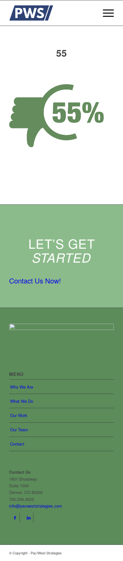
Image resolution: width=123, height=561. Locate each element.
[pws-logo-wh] (61, 340)
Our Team (19, 430)
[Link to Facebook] (15, 517)
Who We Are (21, 387)
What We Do (21, 401)
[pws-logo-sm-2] (51, 13)
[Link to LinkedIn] (28, 517)
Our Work (18, 415)
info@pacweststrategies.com (35, 506)
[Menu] (105, 13)
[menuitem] (105, 13)
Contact (17, 444)
